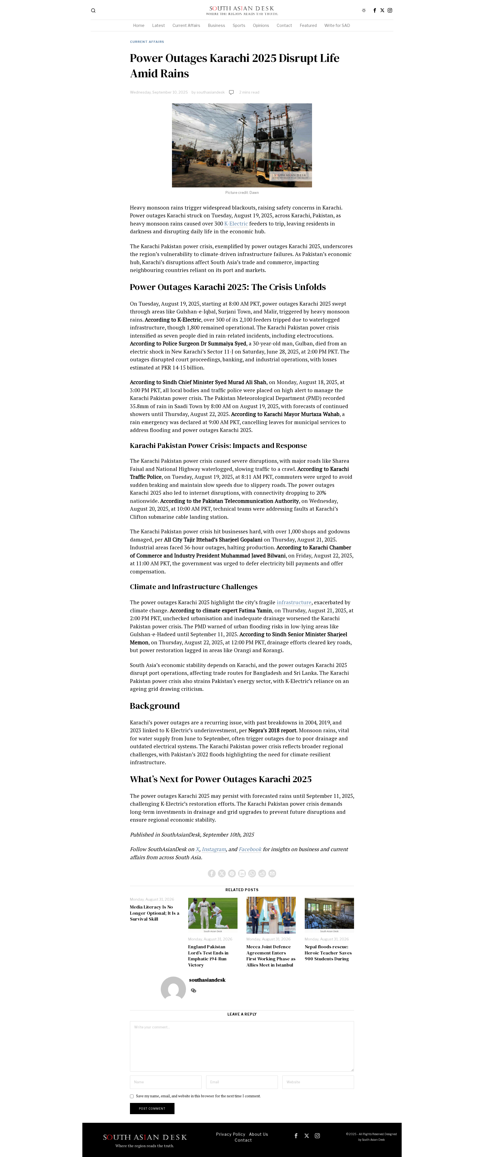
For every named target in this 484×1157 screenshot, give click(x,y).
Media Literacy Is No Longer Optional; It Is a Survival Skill (154, 913)
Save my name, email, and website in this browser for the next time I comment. (198, 1096)
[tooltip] (374, 10)
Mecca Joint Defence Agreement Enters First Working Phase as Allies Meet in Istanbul (270, 956)
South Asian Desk (373, 1139)
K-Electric (236, 223)
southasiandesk (211, 92)
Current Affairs (147, 42)
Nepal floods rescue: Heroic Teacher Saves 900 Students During (328, 953)
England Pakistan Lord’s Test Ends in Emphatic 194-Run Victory (208, 956)
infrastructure (294, 602)
